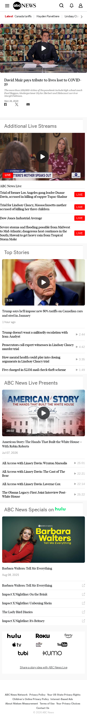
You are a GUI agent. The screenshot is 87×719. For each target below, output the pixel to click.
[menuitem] (23, 16)
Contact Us (42, 708)
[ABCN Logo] (24, 6)
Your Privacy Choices (68, 703)
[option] (20, 16)
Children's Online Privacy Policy (30, 699)
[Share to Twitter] (16, 104)
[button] (7, 5)
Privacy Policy (37, 694)
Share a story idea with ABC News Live (43, 667)
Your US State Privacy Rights (63, 694)
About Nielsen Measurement (21, 703)
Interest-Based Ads (61, 699)
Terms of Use (47, 703)
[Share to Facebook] (5, 104)
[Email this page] (28, 104)
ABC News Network (16, 694)
